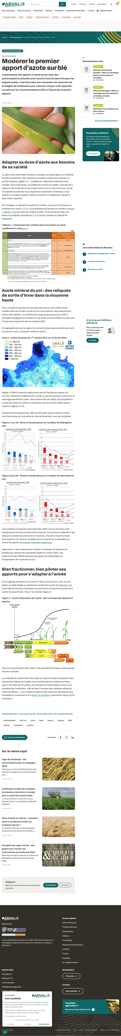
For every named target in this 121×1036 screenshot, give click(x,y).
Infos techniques (69, 923)
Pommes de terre (42, 17)
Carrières (66, 958)
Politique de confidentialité (109, 1030)
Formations (67, 940)
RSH (70, 720)
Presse (65, 954)
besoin (50, 720)
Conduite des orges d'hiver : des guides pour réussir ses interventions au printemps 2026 (18, 848)
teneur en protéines (41, 695)
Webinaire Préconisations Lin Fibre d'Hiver (105, 110)
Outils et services (69, 927)
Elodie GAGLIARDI (44, 714)
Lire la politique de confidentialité (15, 1016)
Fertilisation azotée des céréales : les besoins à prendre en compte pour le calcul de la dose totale (19, 792)
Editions (65, 936)
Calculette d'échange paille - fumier (101, 253)
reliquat (6, 725)
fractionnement (9, 720)
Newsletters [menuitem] (102, 4)
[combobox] (47, 4)
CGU (75, 1030)
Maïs (21, 17)
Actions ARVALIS (9, 991)
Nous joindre (71, 991)
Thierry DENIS (58, 714)
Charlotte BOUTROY (10, 714)
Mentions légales (91, 1030)
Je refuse (10, 1024)
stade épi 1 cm (65, 585)
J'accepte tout (43, 1024)
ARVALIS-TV (7, 978)
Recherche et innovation (72, 945)
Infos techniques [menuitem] (8, 11)
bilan (41, 720)
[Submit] (62, 4)
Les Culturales (8, 983)
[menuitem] (111, 4)
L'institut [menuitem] (91, 11)
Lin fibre (55, 17)
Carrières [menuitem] (82, 4)
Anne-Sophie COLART (27, 714)
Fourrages (66, 17)
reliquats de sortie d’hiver (49, 314)
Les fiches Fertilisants (96, 261)
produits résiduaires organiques (37, 542)
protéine (30, 725)
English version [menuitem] (106, 11)
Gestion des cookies (63, 1030)
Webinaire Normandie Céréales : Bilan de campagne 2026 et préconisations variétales (106, 74)
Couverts (77, 17)
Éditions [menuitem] (49, 11)
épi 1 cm (23, 720)
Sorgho (29, 17)
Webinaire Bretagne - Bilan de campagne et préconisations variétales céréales (105, 93)
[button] (5, 1032)
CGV (81, 1030)
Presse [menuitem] (73, 4)
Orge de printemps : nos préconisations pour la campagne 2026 (19, 762)
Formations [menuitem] (59, 11)
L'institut (65, 949)
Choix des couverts (95, 269)
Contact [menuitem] (92, 4)
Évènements (67, 931)
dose (33, 720)
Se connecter (50, 885)
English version (71, 962)
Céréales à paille (9, 17)
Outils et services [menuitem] (24, 11)
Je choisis (27, 1024)
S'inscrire (65, 885)
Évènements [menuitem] (38, 11)
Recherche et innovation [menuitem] (75, 11)
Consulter (92, 340)
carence (61, 720)
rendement (18, 725)
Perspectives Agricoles (11, 987)
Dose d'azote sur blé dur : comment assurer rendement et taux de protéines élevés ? (20, 821)
